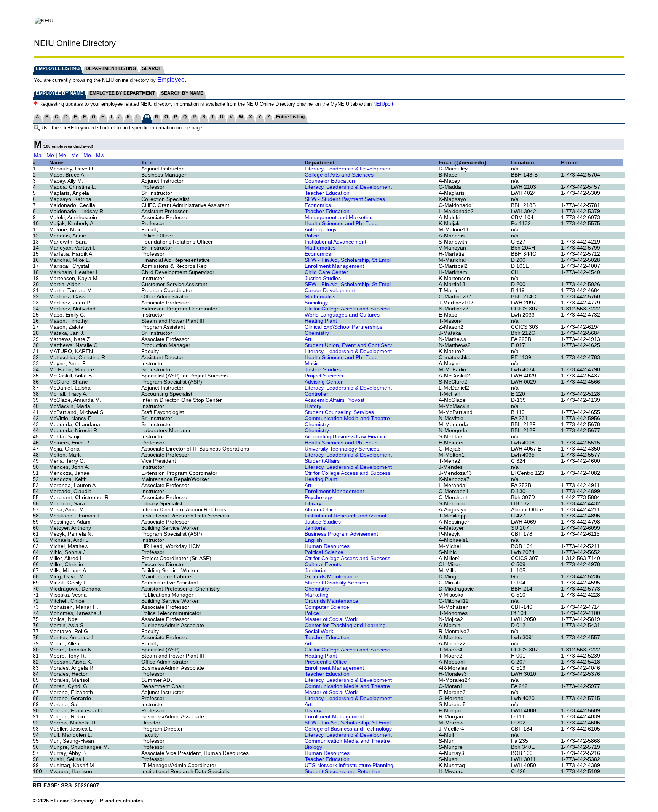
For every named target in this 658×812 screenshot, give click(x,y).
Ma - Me (44, 155)
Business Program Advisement (341, 534)
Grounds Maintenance (331, 576)
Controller (316, 394)
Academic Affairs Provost (334, 400)
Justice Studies (323, 278)
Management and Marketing (339, 217)
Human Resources (327, 546)
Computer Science (327, 607)
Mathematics (320, 248)
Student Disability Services (336, 583)
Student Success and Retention (342, 771)
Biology (313, 747)
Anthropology (321, 229)
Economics (318, 205)
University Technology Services (342, 449)
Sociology (316, 302)
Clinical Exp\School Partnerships (343, 327)
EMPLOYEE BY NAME (59, 93)
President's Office (326, 662)
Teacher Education (327, 193)
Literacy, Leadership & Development (348, 169)
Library (313, 503)
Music (312, 363)
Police (312, 235)
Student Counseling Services (339, 412)
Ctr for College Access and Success (347, 309)
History (313, 406)
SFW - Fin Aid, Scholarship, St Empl (348, 260)
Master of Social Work (331, 619)
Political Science (324, 552)
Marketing (317, 595)
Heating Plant (321, 321)
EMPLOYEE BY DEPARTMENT (122, 93)
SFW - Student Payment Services (345, 199)
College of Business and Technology (348, 729)
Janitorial (315, 528)
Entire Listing (290, 116)
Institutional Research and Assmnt (345, 516)
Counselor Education (330, 181)
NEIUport (383, 104)
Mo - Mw (93, 155)
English (313, 540)
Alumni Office (321, 509)
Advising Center (324, 382)
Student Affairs (322, 461)
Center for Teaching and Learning (345, 625)
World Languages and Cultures (342, 315)
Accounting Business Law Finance (346, 436)
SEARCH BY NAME (182, 93)
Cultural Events (323, 564)
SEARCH (152, 68)
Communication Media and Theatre (347, 418)
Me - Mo (69, 155)
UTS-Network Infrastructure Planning (349, 765)
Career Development (330, 290)
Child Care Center (326, 272)
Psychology (318, 497)
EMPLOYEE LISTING (58, 68)
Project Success (324, 376)
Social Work (319, 631)
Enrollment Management (334, 266)
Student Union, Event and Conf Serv (348, 345)
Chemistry (317, 333)
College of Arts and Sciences (339, 175)
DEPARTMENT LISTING (111, 68)
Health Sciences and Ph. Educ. (342, 223)
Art (308, 339)
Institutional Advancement (335, 242)
